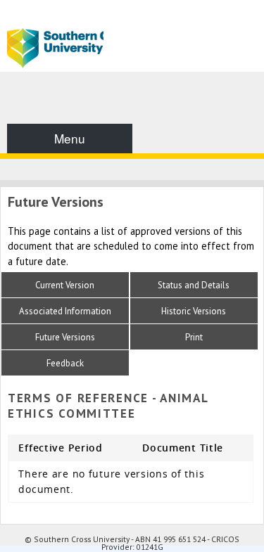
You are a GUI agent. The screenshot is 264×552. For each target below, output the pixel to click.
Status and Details (194, 285)
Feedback (65, 363)
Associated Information (65, 311)
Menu (69, 138)
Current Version (64, 285)
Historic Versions (193, 311)
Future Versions (65, 337)
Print (194, 337)
